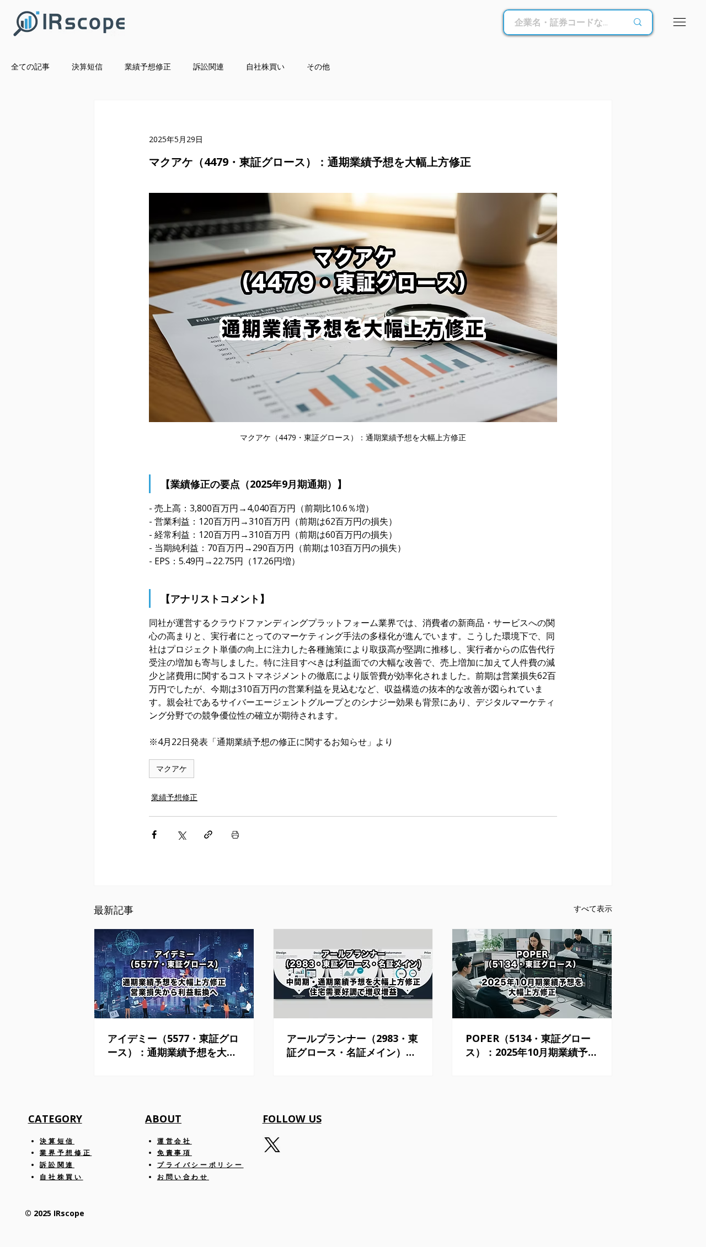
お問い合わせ (183, 1176)
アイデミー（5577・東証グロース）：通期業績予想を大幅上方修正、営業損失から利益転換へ (173, 1045)
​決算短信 (57, 1141)
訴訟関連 (208, 66)
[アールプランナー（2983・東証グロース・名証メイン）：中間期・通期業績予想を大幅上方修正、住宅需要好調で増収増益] (353, 973)
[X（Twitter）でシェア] (181, 834)
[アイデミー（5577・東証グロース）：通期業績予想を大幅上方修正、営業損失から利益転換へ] (174, 973)
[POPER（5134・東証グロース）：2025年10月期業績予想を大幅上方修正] (532, 973)
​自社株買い (61, 1176)
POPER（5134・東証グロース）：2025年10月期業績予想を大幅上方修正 (532, 1045)
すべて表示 (593, 908)
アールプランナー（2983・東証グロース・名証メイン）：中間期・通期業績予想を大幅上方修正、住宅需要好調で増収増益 (352, 1045)
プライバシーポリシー (200, 1164)
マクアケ (171, 768)
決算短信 (87, 66)
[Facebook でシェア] (154, 834)
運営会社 (174, 1141)
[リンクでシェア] (208, 834)
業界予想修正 (66, 1152)
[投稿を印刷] (235, 834)
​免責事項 (174, 1152)
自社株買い (265, 66)
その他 (318, 66)
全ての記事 (30, 66)
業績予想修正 (148, 66)
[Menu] (679, 22)
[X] (272, 1144)
